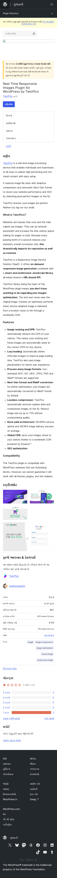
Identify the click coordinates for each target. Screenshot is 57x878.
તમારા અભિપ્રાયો (11, 718)
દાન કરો (34, 794)
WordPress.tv (10, 799)
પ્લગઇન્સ (34, 768)
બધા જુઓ (49, 718)
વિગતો (9, 115)
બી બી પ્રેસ (8, 819)
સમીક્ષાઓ (10, 123)
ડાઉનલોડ (9, 104)
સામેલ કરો (35, 783)
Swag (34, 799)
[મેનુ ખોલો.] (52, 4)
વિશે (5, 758)
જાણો (5, 783)
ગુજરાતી (14, 837)
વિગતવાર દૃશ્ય (10, 668)
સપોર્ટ (8, 146)
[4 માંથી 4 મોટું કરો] (50, 526)
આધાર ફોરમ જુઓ (12, 740)
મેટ (4, 814)
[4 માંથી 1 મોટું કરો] (23, 493)
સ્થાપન (9, 130)
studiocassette (17, 586)
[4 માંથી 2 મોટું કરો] (50, 493)
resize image (47, 654)
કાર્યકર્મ (33, 789)
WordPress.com (11, 809)
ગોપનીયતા (8, 774)
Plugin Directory (10, 13)
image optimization (44, 648)
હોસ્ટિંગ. (7, 768)
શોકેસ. (33, 758)
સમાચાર (7, 763)
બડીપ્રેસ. (7, 824)
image (30, 642)
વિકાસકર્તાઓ (9, 794)
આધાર (6, 789)
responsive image (45, 660)
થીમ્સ (33, 763)
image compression (44, 642)
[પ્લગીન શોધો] (34, 34)
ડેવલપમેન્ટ (11, 138)
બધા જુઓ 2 (49, 635)
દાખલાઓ (34, 774)
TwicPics (8, 96)
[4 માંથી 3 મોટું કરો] (23, 509)
